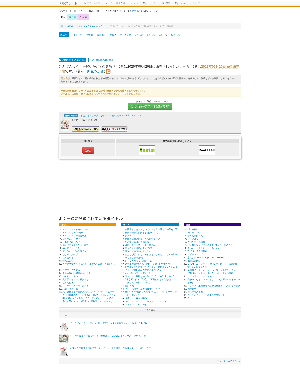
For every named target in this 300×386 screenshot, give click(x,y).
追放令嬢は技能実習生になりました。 (81, 273)
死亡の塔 (192, 288)
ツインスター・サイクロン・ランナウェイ (146, 301)
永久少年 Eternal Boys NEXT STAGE (206, 257)
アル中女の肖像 (195, 291)
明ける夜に (193, 229)
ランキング (125, 34)
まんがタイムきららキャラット (92, 26)
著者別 (89, 34)
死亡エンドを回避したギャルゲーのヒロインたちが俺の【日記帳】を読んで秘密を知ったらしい (151, 268)
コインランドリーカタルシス (202, 276)
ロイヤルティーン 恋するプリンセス (206, 295)
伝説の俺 (129, 285)
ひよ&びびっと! (70, 254)
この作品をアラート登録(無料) (150, 106)
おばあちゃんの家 (196, 241)
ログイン (134, 3)
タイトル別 (76, 34)
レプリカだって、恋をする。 (139, 260)
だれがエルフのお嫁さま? (137, 273)
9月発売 (163, 34)
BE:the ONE (193, 232)
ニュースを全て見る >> (228, 361)
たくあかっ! (68, 257)
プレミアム (197, 3)
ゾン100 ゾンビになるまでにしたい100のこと (210, 244)
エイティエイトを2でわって (76, 229)
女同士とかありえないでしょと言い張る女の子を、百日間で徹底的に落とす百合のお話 (151, 231)
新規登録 (120, 3)
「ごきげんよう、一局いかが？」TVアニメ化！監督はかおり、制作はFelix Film (109, 323)
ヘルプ (108, 3)
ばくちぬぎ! (68, 282)
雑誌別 (70, 26)
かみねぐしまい (70, 276)
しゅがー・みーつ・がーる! (75, 285)
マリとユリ (193, 238)
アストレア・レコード (136, 304)
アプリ (135, 11)
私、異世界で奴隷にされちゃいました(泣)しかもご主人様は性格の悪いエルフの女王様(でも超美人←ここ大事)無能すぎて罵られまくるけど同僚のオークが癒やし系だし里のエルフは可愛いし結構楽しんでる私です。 (89, 296)
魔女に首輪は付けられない (138, 251)
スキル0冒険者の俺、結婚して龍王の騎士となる (148, 263)
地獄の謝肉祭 (194, 260)
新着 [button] (112, 34)
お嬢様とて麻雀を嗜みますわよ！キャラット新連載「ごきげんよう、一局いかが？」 (111, 347)
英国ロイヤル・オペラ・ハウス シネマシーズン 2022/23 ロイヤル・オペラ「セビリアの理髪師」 (212, 271)
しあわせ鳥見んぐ (71, 241)
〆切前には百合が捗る (136, 298)
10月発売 (175, 34)
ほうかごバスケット (72, 238)
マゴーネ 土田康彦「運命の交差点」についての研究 (214, 285)
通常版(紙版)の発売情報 (73, 59)
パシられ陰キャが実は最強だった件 (142, 288)
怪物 (190, 298)
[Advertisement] (150, 47)
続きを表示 (150, 309)
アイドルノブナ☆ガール (74, 235)
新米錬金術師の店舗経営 (137, 241)
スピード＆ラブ (195, 254)
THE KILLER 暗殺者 (197, 251)
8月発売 (151, 34)
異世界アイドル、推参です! (75, 279)
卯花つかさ (95, 71)
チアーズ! (129, 235)
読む (88, 150)
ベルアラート (68, 3)
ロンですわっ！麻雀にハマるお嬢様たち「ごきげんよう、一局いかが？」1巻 (108, 335)
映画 (74, 17)
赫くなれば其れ (195, 235)
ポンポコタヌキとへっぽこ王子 (77, 244)
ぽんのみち (67, 260)
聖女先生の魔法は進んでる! (138, 248)
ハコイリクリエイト (72, 288)
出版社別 (101, 34)
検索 (84, 17)
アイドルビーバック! (72, 232)
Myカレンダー (150, 3)
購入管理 (166, 3)
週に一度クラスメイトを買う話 (140, 244)
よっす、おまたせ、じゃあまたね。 (205, 248)
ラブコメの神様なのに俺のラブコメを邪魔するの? (149, 276)
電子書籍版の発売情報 (102, 59)
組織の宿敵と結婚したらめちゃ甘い (142, 238)
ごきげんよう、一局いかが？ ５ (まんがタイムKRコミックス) (110, 115)
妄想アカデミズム (71, 269)
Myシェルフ (181, 3)
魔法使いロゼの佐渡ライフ (75, 251)
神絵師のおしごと (71, 248)
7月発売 (139, 34)
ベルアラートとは (91, 3)
